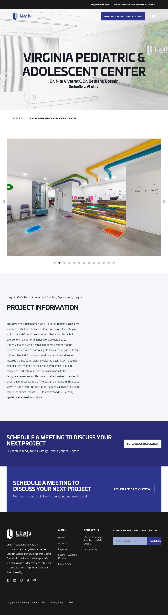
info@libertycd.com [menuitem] (100, 5)
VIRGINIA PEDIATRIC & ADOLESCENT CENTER (52, 118)
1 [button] (54, 262)
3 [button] (64, 262)
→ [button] (164, 201)
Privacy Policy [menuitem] (57, 602)
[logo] (19, 534)
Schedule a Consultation (142, 443)
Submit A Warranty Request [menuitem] (67, 556)
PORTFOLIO (18, 118)
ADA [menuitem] (71, 602)
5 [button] (74, 262)
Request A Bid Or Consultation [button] (123, 16)
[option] (84, 198)
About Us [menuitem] (63, 543)
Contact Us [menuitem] (91, 530)
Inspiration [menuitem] (63, 549)
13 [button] (113, 262)
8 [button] (89, 262)
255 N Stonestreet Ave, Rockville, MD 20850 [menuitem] (134, 5)
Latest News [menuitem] (64, 563)
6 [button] (79, 262)
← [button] (4, 201)
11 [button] (103, 262)
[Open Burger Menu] (153, 16)
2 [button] (59, 262)
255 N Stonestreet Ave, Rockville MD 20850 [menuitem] (93, 540)
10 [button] (98, 262)
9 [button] (93, 262)
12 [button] (108, 262)
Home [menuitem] (61, 537)
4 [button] (69, 262)
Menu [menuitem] (62, 530)
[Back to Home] (22, 16)
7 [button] (84, 262)
